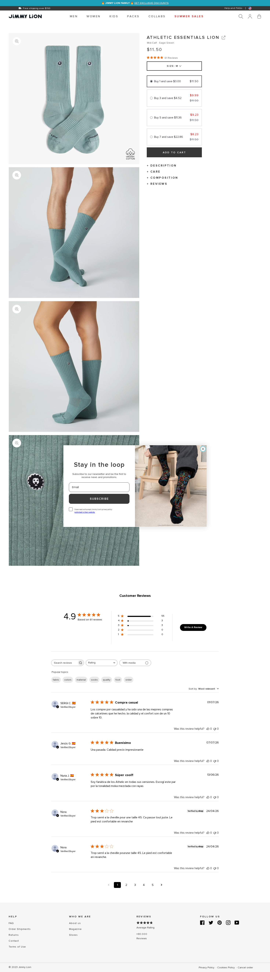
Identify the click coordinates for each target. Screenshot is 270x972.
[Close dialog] (203, 449)
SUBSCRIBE (99, 499)
